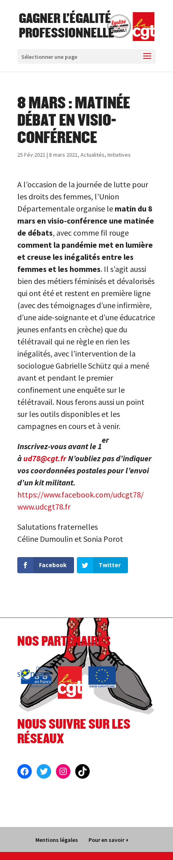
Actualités (92, 154)
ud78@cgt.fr (44, 458)
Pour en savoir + (109, 839)
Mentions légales (56, 839)
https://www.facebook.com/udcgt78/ (80, 494)
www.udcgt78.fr (43, 506)
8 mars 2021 (63, 154)
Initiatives (119, 154)
